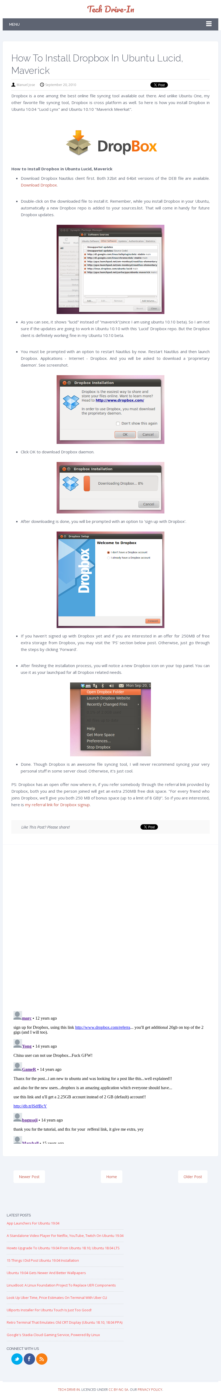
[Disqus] (110, 929)
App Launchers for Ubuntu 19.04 (33, 1223)
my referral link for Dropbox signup (57, 804)
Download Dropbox (39, 185)
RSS (41, 1359)
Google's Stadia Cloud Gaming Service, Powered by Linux (53, 1334)
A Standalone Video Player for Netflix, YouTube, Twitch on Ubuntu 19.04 (65, 1235)
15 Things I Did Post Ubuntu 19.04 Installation (43, 1260)
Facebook (29, 1359)
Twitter (17, 1359)
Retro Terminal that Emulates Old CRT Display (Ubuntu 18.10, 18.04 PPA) (64, 1322)
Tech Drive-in (110, 9)
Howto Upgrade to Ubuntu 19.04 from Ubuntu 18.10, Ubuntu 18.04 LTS (63, 1248)
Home (111, 1176)
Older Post (193, 1176)
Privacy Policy (150, 1389)
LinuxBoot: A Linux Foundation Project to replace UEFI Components (61, 1285)
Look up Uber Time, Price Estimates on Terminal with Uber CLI (57, 1297)
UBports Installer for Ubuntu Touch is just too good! (49, 1310)
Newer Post (29, 1176)
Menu (14, 24)
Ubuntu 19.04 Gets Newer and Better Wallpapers (46, 1272)
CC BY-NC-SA (118, 1389)
